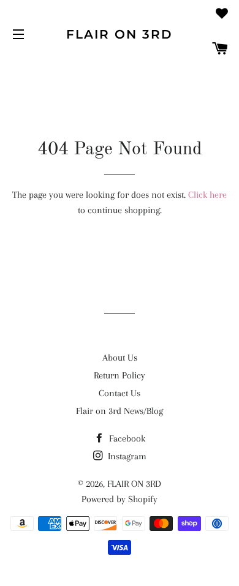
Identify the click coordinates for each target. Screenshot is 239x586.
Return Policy (119, 375)
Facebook (126, 438)
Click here (207, 194)
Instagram (125, 456)
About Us (119, 357)
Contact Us (119, 393)
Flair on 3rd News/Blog (119, 410)
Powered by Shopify (119, 499)
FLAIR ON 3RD (119, 34)
